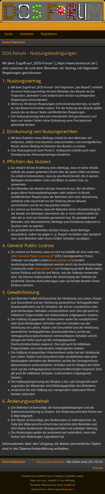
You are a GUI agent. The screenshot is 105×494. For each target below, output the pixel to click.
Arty (44, 480)
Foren (12, 27)
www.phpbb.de (44, 268)
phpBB (39, 476)
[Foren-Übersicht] (52, 11)
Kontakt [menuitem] (98, 468)
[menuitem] (50, 462)
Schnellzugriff (5, 27)
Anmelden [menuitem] (94, 27)
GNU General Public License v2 (32, 256)
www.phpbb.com (61, 260)
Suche (8, 34)
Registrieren (49, 34)
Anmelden (27, 34)
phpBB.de (69, 484)
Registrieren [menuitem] (102, 27)
